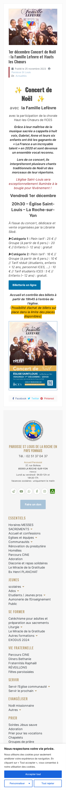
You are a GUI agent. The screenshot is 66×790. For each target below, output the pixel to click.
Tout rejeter (47, 783)
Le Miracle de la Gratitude (26, 567)
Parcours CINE (18, 554)
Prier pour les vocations (25, 733)
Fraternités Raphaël (22, 663)
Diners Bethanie (19, 659)
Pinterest (49, 398)
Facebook (20, 398)
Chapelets (15, 737)
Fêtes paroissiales (21, 672)
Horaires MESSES (20, 525)
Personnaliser (17, 783)
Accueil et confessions (24, 533)
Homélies (14, 550)
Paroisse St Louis (21, 72)
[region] (33, 767)
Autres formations (21, 635)
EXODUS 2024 (18, 640)
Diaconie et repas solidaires (28, 563)
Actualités (21, 75)
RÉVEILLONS (17, 667)
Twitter (35, 398)
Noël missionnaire (21, 705)
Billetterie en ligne (25, 285)
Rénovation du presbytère (27, 546)
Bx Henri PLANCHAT (23, 572)
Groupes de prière (21, 741)
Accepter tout (33, 774)
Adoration (15, 559)
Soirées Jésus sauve (22, 725)
